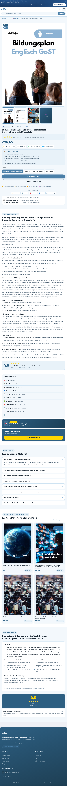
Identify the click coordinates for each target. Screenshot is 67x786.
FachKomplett (6, 755)
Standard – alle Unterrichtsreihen (12, 171)
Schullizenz (49, 171)
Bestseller (5, 758)
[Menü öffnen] (64, 9)
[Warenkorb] (60, 9)
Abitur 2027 (6, 761)
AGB (36, 758)
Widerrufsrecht (40, 761)
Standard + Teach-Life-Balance (34, 171)
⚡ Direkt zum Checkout (33, 181)
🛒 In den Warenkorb (33, 176)
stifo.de (4, 18)
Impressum (38, 755)
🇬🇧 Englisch (16, 18)
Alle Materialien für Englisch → (55, 520)
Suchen (61, 13)
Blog (3, 764)
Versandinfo (39, 764)
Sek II (9, 18)
